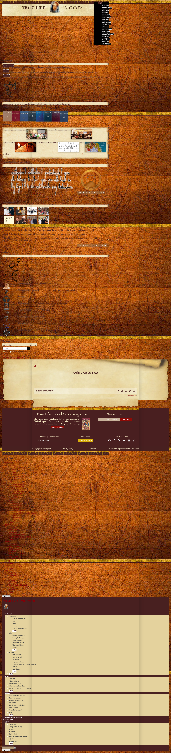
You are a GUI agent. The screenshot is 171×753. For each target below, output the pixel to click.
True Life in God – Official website (19, 600)
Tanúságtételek (9, 568)
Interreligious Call (13, 556)
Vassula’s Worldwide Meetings (17, 544)
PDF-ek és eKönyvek (14, 530)
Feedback (131, 395)
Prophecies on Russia (18, 510)
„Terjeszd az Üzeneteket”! (15, 558)
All (6, 351)
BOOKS (7, 525)
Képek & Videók (13, 582)
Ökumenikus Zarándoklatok (16, 546)
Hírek (10, 561)
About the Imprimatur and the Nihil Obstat (125, 449)
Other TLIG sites (13, 590)
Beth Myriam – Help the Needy (17, 554)
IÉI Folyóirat (12, 580)
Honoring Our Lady (17, 506)
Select (10, 482)
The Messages (12, 465)
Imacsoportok (12, 551)
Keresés (14, 496)
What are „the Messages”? (19, 467)
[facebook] (114, 440)
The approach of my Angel (16, 575)
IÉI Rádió (11, 578)
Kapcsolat (11, 587)
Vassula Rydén (12, 573)
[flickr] (124, 440)
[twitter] (119, 440)
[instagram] (129, 440)
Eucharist (14, 515)
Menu (6, 48)
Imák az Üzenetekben (18, 491)
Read (13, 470)
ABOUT (7, 570)
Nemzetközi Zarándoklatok (16, 549)
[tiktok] (134, 440)
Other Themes (16, 518)
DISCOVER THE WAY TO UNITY (91, 193)
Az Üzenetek (8, 462)
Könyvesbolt (12, 527)
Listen (14, 472)
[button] (12, 614)
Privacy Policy (68, 449)
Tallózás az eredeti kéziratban (17, 534)
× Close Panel (6, 596)
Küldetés (7, 542)
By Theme (11, 501)
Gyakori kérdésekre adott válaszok (18, 585)
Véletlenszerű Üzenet (18, 494)
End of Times (15, 508)
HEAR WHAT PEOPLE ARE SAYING (92, 245)
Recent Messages (17, 489)
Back (15, 479)
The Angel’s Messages (18, 486)
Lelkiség (14, 474)
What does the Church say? (19, 477)
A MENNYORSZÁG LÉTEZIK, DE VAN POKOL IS (20, 537)
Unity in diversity (16, 503)
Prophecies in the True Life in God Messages (24, 513)
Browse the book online (15, 532)
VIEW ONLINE (57, 427)
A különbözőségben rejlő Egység (13, 566)
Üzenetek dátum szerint (18, 484)
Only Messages (17, 351)
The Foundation (91, 449)
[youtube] (109, 440)
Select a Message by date (13, 358)
